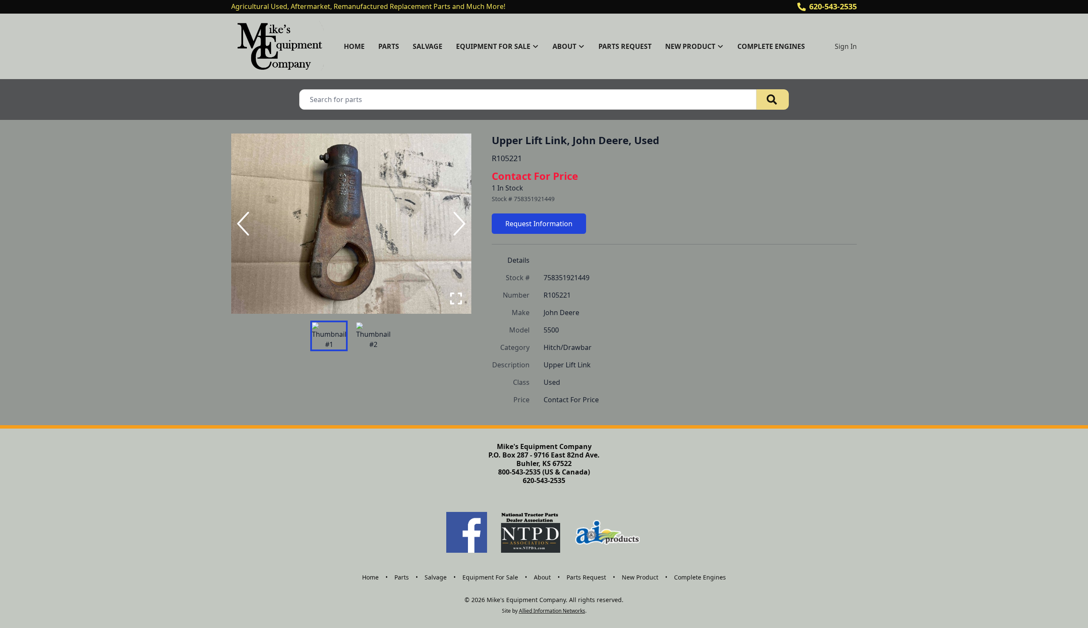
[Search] (772, 99)
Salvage (427, 46)
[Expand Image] (456, 298)
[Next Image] (457, 223)
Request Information (538, 223)
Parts (388, 46)
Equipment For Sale (490, 577)
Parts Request (625, 46)
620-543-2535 (833, 6)
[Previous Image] (244, 223)
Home (354, 46)
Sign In (846, 46)
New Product (640, 577)
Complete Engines (771, 46)
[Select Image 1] (329, 336)
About (542, 577)
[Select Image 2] (373, 336)
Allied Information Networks (552, 610)
